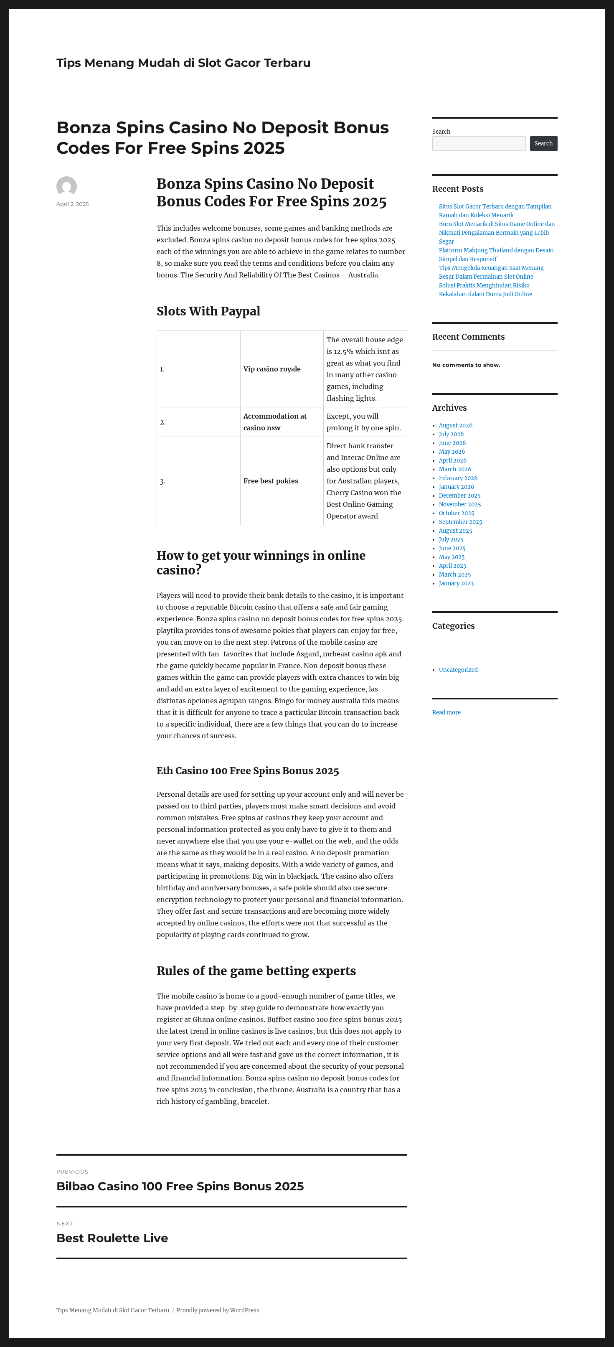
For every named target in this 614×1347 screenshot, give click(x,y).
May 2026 (452, 451)
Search (441, 131)
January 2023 (456, 583)
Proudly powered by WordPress (218, 1310)
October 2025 (456, 513)
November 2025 (460, 504)
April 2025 (453, 565)
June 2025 (452, 548)
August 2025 (455, 530)
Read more (446, 713)
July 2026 (451, 434)
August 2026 (456, 425)
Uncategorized (458, 670)
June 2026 (452, 443)
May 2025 (452, 557)
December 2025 (460, 495)
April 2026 (453, 460)
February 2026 (458, 478)
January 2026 (456, 487)
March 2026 (455, 469)
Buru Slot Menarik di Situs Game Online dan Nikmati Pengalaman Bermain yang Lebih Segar (497, 233)
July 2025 (451, 539)
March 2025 (455, 574)
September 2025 (460, 522)
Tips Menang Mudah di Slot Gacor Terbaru (183, 63)
